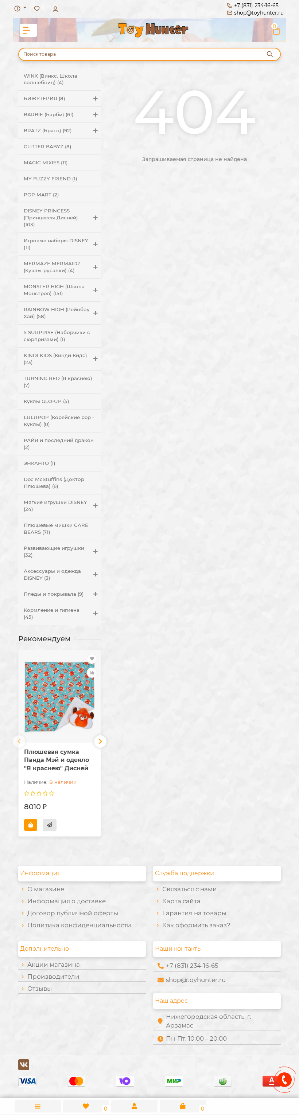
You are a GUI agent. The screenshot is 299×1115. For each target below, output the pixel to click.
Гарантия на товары (194, 913)
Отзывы (39, 988)
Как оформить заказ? (196, 925)
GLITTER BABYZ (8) (47, 146)
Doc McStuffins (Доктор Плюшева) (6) (54, 482)
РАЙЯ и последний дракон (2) (59, 443)
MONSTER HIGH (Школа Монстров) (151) (54, 289)
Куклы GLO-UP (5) (46, 401)
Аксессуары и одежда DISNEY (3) (52, 574)
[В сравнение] (92, 673)
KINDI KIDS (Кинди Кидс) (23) (55, 358)
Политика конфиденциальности (79, 925)
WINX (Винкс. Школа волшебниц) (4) (50, 79)
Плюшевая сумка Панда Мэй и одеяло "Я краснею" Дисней (56, 760)
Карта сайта (181, 901)
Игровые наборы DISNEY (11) (56, 244)
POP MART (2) (41, 194)
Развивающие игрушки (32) (54, 551)
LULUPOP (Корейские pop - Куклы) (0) (59, 420)
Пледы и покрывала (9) (54, 594)
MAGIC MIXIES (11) (46, 162)
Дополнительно (44, 948)
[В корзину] (30, 825)
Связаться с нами (189, 889)
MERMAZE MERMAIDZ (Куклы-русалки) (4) (52, 267)
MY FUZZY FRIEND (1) (50, 178)
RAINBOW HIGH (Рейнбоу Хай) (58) (57, 312)
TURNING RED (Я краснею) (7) (58, 381)
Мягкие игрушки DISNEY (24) (55, 505)
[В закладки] (92, 659)
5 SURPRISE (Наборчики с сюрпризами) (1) (57, 335)
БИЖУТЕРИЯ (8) (44, 98)
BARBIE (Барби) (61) (49, 114)
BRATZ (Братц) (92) (48, 130)
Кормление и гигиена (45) (51, 613)
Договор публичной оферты (72, 913)
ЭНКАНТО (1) (39, 463)
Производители (53, 976)
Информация (40, 873)
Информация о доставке (66, 901)
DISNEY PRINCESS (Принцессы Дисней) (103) (51, 217)
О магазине (45, 889)
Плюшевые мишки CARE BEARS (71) (56, 528)
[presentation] (19, 741)
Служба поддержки (184, 873)
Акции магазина (53, 964)
